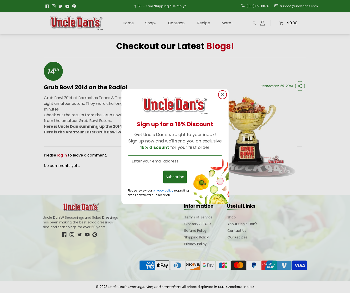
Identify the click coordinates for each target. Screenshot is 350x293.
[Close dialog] (222, 95)
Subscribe (175, 177)
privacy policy (163, 190)
